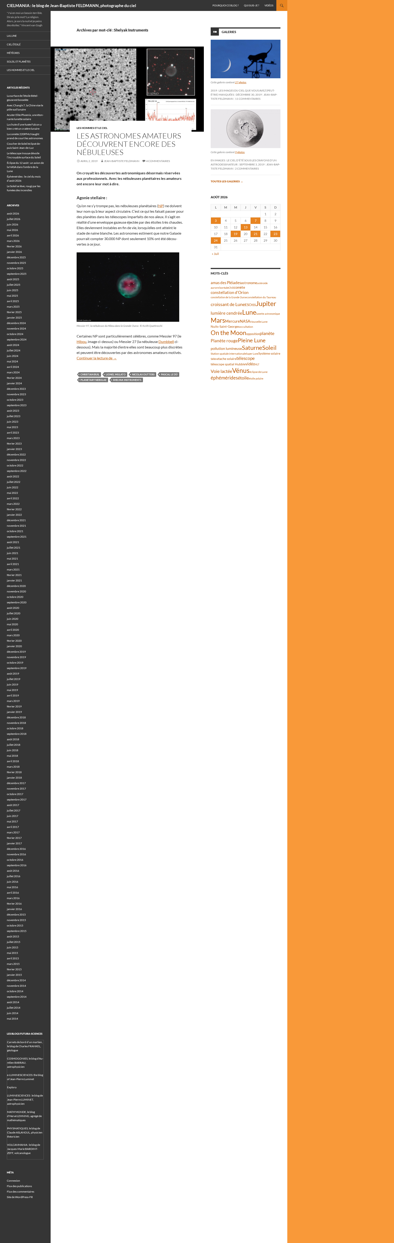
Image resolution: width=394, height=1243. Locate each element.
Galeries (229, 32)
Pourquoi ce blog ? (225, 5)
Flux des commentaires (20, 1191)
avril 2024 (13, 367)
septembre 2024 (16, 339)
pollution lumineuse (226, 348)
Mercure (232, 321)
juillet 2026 (13, 219)
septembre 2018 (16, 733)
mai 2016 (12, 887)
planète (267, 333)
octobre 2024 (15, 334)
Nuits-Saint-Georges (225, 326)
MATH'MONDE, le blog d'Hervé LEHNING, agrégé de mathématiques (24, 1116)
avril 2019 (13, 695)
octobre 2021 (15, 531)
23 (275, 234)
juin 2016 (12, 881)
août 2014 (13, 1002)
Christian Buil (89, 374)
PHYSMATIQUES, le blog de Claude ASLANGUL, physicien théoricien (24, 1132)
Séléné (214, 359)
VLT (257, 364)
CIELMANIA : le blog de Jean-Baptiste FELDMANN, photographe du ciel (71, 5)
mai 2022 (12, 493)
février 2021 (14, 575)
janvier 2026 (14, 252)
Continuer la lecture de (97, 358)
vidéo (250, 363)
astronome (249, 283)
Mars (218, 320)
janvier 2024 (14, 383)
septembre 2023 (16, 405)
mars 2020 (13, 635)
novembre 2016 (16, 854)
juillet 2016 (13, 876)
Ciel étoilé (14, 44)
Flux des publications (19, 1186)
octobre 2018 (15, 728)
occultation (246, 326)
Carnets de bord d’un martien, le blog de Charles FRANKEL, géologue (25, 1046)
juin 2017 (12, 816)
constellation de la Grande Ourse (229, 297)
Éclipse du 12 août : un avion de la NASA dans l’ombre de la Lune (25, 167)
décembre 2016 (16, 848)
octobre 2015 (15, 925)
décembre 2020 (16, 586)
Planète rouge (224, 340)
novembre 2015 (16, 920)
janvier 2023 (14, 449)
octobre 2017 (15, 794)
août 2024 (13, 345)
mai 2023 (12, 427)
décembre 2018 (16, 717)
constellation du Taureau (261, 297)
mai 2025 (12, 295)
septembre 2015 (16, 931)
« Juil (215, 254)
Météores (13, 52)
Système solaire (269, 353)
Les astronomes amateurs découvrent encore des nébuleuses (129, 144)
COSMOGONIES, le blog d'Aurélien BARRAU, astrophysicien (25, 1062)
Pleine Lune (252, 340)
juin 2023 (12, 421)
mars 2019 (13, 701)
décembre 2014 (16, 980)
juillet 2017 (13, 810)
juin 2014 (12, 1013)
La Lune (12, 35)
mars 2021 (13, 569)
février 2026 (14, 246)
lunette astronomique (268, 313)
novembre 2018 (16, 723)
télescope (245, 358)
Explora (11, 1087)
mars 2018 (13, 766)
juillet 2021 (13, 547)
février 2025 (14, 312)
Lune (249, 312)
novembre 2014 (16, 985)
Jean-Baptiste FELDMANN (121, 161)
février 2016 (14, 903)
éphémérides (224, 377)
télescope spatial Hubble (228, 364)
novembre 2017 (16, 788)
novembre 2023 (16, 394)
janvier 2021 (14, 580)
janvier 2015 (14, 974)
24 (216, 240)
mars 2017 (13, 832)
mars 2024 (13, 372)
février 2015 (14, 969)
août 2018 (13, 739)
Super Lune (252, 353)
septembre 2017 (16, 799)
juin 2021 (12, 553)
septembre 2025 (16, 273)
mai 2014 (12, 1018)
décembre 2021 (16, 520)
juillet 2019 (13, 679)
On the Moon (228, 332)
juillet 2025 (13, 284)
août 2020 (13, 608)
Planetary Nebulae (93, 379)
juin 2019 (12, 684)
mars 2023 (13, 438)
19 (235, 234)
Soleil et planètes (19, 61)
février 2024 (14, 377)
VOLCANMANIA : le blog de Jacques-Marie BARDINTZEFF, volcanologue (23, 1149)
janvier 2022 (14, 514)
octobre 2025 (15, 268)
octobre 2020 (15, 597)
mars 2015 (13, 964)
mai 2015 (12, 953)
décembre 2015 (16, 914)
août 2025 (13, 279)
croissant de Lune (228, 304)
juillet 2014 (13, 1007)
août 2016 (13, 870)
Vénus (240, 370)
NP (160, 206)
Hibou (81, 341)
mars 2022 (13, 503)
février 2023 (14, 443)
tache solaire (227, 359)
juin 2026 (12, 224)
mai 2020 (12, 624)
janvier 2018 (14, 777)
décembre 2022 (16, 454)
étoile (243, 377)
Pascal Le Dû (169, 374)
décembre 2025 (16, 257)
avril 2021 (13, 564)
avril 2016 (13, 892)
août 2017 (13, 805)
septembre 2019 (16, 668)
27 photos (240, 82)
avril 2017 (13, 827)
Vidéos (268, 5)
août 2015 (13, 936)
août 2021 (13, 542)
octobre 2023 (15, 399)
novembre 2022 (16, 460)
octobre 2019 (15, 662)
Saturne (252, 347)
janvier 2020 (14, 646)
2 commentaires (247, 168)
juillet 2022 (13, 482)
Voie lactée (221, 371)
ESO (248, 304)
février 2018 (14, 772)
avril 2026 (13, 235)
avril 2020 (13, 629)
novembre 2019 (16, 657)
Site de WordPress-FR (20, 1197)
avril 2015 (13, 958)
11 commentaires (247, 98)
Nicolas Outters (143, 374)
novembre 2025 (16, 262)
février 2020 (14, 640)
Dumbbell (166, 341)
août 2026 (13, 213)
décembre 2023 (16, 388)
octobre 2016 (15, 859)
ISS (254, 305)
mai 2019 (12, 690)
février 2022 (14, 509)
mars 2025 (13, 306)
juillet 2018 (13, 744)
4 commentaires (158, 161)
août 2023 (13, 410)
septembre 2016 (16, 865)
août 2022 (13, 476)
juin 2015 (12, 947)
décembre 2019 (16, 651)
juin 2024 (12, 356)
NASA (245, 321)
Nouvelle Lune (258, 321)
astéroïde (262, 283)
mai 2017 (12, 821)
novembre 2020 (16, 591)
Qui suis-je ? (251, 5)
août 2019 (13, 673)
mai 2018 (12, 755)
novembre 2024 (16, 328)
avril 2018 (13, 761)
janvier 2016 (14, 909)
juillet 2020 (13, 613)
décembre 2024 (16, 323)
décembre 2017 (16, 783)
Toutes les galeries (227, 181)
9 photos (240, 152)
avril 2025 (13, 301)
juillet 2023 (13, 416)
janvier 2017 (14, 843)
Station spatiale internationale (228, 353)
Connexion (13, 1180)
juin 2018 (12, 750)
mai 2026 (12, 230)
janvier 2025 (14, 317)
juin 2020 (12, 618)
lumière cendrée (226, 313)
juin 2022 (12, 487)
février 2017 (14, 838)
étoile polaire (256, 378)
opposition (253, 334)
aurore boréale (219, 287)
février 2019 (14, 706)
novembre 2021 (16, 525)
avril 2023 (13, 432)
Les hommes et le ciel (92, 128)
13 (245, 227)
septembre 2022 (16, 471)
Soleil (269, 347)
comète (239, 287)
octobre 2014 (15, 991)
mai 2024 (12, 361)
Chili (231, 287)
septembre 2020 (16, 602)
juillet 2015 (13, 942)
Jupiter (266, 303)
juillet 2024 (13, 350)
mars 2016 (13, 898)
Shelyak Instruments (127, 379)
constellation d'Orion (230, 292)
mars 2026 (13, 241)
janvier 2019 (14, 712)
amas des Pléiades (226, 282)
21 (255, 234)
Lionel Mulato (116, 374)
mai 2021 (12, 558)
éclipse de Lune (258, 372)
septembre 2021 (16, 536)
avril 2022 (13, 498)
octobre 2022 (15, 465)
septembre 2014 (16, 996)
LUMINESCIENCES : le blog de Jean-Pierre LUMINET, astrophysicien (25, 1099)
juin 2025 (12, 290)
